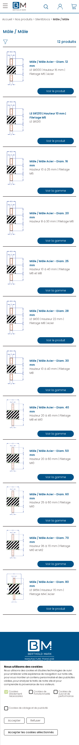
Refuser (35, 720)
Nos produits (23, 19)
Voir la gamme (55, 191)
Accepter (14, 720)
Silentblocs (42, 19)
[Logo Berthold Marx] (39, 651)
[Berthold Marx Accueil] (19, 6)
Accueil (7, 19)
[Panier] (74, 6)
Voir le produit (55, 91)
